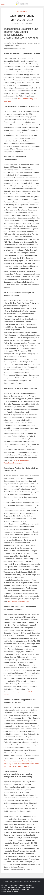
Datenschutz (5, 887)
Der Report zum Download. (18, 601)
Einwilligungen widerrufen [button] (10, 891)
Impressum (13, 885)
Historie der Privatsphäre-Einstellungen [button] (15, 889)
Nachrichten (22, 12)
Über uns (4, 885)
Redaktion (28, 24)
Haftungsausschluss (25, 885)
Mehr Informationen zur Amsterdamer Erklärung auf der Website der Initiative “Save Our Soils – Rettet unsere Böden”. (21, 763)
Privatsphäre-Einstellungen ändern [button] (23, 887)
